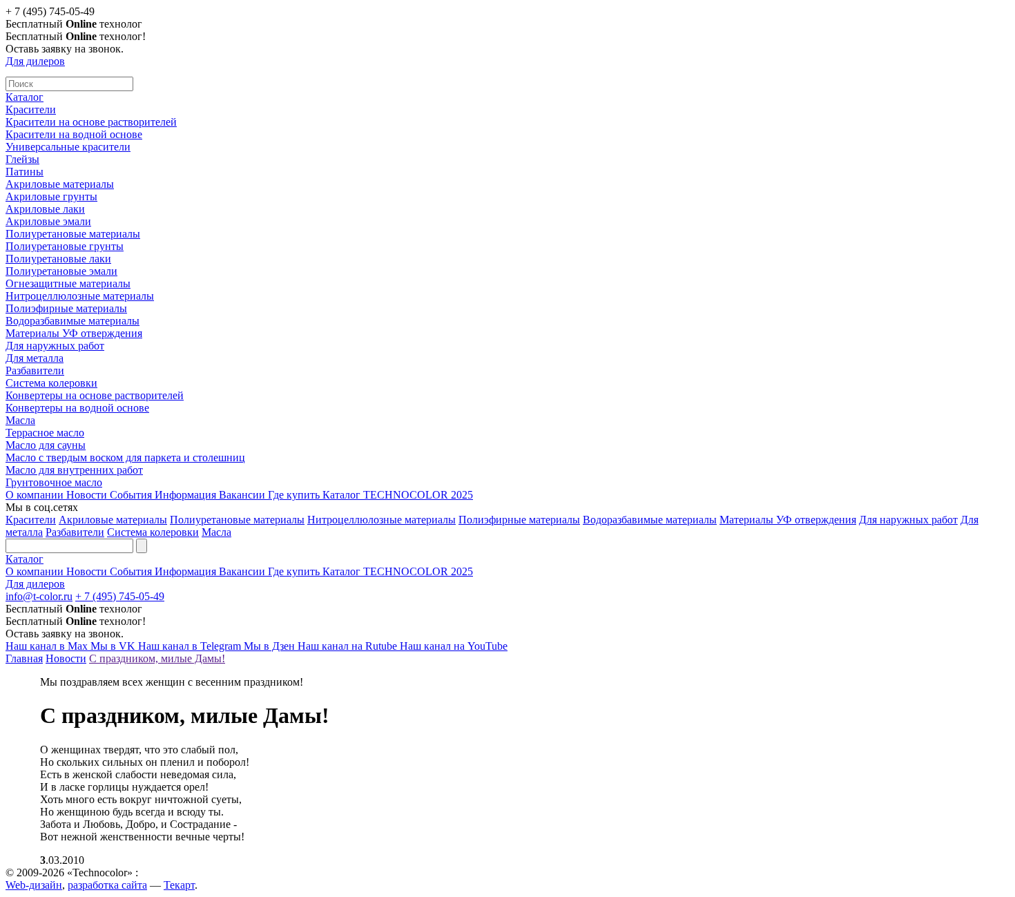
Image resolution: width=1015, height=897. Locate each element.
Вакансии (243, 495)
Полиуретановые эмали (61, 271)
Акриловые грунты (51, 196)
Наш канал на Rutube (349, 646)
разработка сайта (107, 885)
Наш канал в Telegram (191, 646)
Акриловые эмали (48, 221)
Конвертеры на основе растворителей (95, 395)
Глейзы (22, 159)
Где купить (295, 495)
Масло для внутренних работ (74, 470)
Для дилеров (35, 61)
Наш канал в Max (48, 646)
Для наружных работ (55, 345)
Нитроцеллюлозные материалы (80, 296)
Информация (187, 495)
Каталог (25, 97)
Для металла (35, 358)
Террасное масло (45, 432)
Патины (25, 171)
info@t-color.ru (39, 596)
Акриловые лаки (45, 209)
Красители (31, 109)
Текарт (179, 885)
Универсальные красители (68, 147)
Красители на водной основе (74, 134)
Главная (24, 658)
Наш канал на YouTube (454, 646)
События (132, 495)
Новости (88, 495)
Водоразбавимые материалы (72, 321)
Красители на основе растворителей (91, 122)
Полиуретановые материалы (73, 234)
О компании (36, 495)
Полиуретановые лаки (58, 258)
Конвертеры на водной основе (77, 408)
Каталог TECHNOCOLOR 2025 (397, 495)
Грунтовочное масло (54, 482)
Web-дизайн (34, 885)
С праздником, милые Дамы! (157, 658)
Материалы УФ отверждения (74, 333)
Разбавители (35, 370)
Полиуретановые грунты (65, 246)
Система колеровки (51, 383)
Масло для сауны (46, 445)
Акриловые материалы (60, 184)
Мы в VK (114, 646)
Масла (20, 420)
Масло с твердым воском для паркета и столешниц (125, 457)
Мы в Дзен (271, 646)
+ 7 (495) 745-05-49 (119, 596)
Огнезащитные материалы (68, 283)
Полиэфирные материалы (66, 308)
